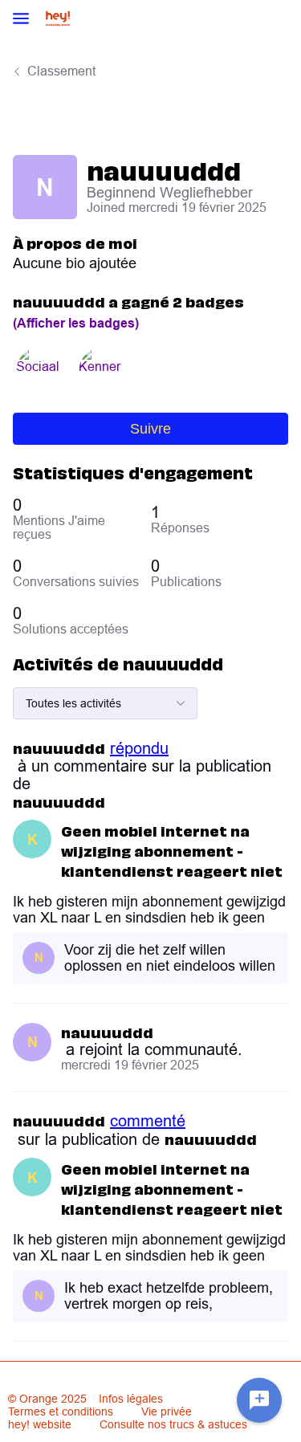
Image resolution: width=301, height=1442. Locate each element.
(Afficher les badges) (76, 323)
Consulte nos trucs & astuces (173, 1424)
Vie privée (166, 1411)
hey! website (39, 1424)
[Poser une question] (259, 1400)
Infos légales (131, 1398)
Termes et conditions (60, 1411)
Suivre (150, 429)
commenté (147, 1121)
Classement (61, 70)
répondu (139, 748)
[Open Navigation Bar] (26, 19)
